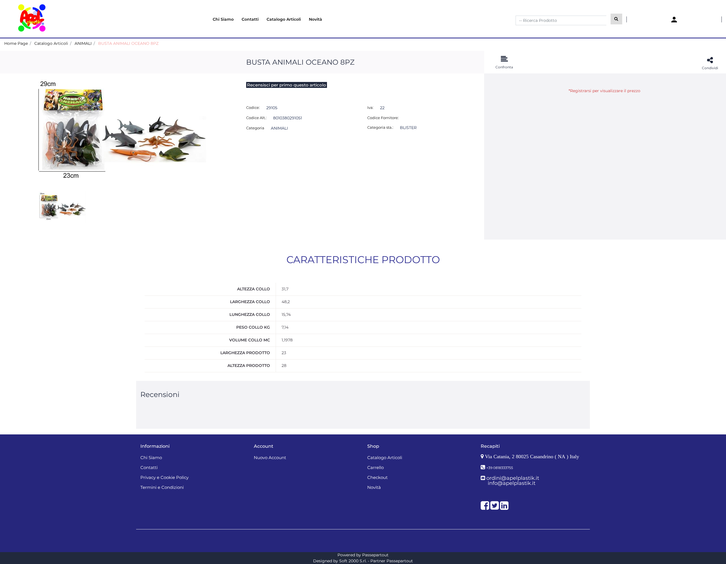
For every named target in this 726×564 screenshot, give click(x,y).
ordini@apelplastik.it (512, 478)
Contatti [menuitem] (250, 19)
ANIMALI (83, 43)
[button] (616, 19)
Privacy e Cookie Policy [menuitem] (164, 477)
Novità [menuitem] (315, 19)
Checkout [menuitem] (377, 477)
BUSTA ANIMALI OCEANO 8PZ (128, 43)
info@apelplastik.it (511, 483)
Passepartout (375, 554)
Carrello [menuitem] (375, 467)
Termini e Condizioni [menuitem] (162, 487)
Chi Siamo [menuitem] (223, 19)
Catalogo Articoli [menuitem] (284, 19)
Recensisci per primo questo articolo (286, 85)
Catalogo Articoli (51, 43)
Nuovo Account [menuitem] (270, 457)
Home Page (16, 43)
